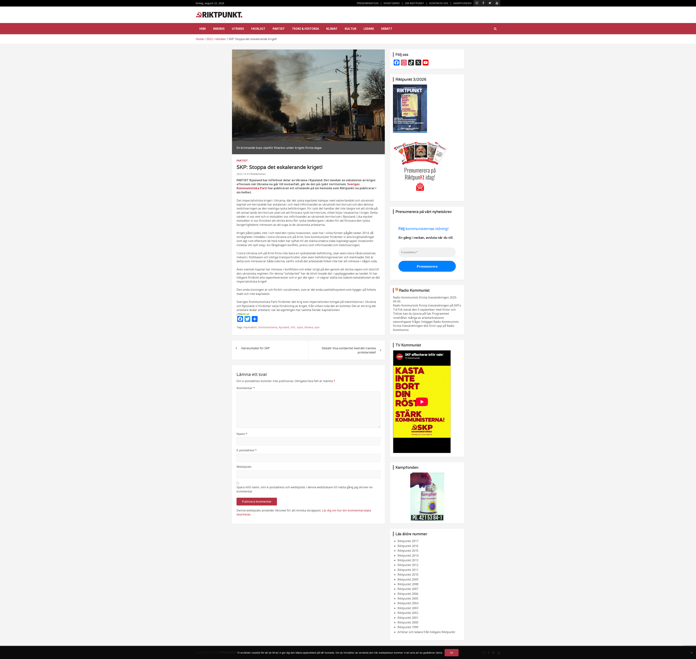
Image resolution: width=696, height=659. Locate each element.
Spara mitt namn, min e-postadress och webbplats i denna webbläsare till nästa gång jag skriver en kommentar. (305, 489)
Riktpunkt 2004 (407, 603)
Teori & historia (305, 29)
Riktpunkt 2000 (407, 622)
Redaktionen (258, 174)
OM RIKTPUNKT (414, 3)
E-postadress (247, 450)
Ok (451, 652)
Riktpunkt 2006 (407, 594)
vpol (316, 327)
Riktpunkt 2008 (407, 584)
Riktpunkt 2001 (407, 618)
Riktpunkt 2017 (407, 541)
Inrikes (219, 29)
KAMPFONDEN (462, 3)
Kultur (350, 29)
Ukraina (308, 327)
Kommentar (246, 388)
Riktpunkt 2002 (407, 613)
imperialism (250, 327)
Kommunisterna (267, 327)
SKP (293, 327)
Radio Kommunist (414, 290)
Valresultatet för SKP (255, 348)
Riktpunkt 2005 (407, 598)
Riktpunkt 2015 (407, 551)
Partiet (279, 29)
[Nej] (691, 652)
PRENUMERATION (367, 3)
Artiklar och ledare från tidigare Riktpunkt (426, 632)
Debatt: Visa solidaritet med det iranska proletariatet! (349, 350)
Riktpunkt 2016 (407, 546)
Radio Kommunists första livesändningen (421, 297)
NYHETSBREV (392, 3)
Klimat (331, 29)
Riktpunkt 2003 (407, 608)
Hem (202, 29)
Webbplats (244, 467)
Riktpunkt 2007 (407, 589)
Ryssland (284, 327)
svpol (300, 327)
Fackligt (258, 29)
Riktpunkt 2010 (407, 575)
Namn (242, 434)
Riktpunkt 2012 (407, 565)
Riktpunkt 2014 (407, 556)
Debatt (386, 29)
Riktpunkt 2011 (407, 570)
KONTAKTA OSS (438, 3)
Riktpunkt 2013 (407, 560)
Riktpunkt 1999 (407, 627)
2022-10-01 (243, 174)
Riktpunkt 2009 (407, 579)
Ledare (369, 29)
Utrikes (238, 29)
